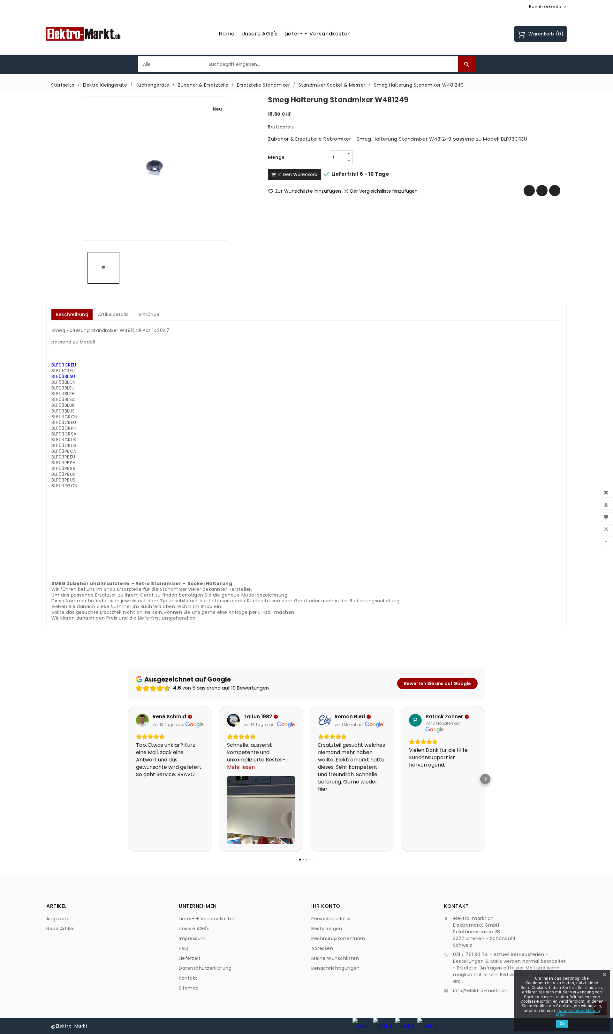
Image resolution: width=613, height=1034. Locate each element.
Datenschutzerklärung (205, 968)
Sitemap (189, 988)
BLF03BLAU (63, 376)
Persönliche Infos (331, 918)
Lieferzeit (190, 958)
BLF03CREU (63, 365)
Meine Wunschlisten (335, 958)
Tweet (542, 190)
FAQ (183, 948)
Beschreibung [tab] (72, 314)
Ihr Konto (325, 906)
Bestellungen (326, 928)
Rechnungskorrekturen (338, 938)
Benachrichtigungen (335, 968)
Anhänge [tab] (149, 314)
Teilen (529, 190)
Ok (562, 1024)
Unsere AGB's (259, 33)
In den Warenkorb (294, 174)
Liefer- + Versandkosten (317, 33)
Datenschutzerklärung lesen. (578, 1012)
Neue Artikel (60, 928)
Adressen (322, 948)
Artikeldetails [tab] (113, 314)
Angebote (58, 918)
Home (227, 33)
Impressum (192, 938)
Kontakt (188, 978)
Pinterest (554, 190)
